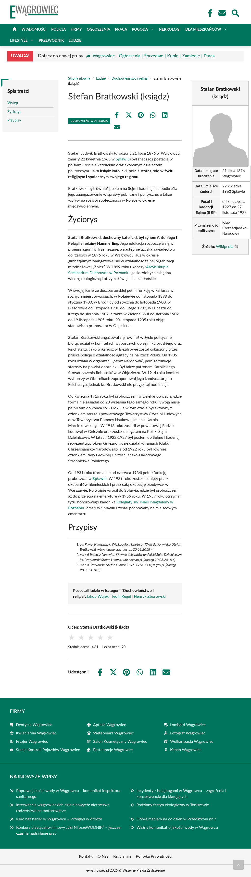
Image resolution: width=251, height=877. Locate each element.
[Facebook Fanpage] (208, 13)
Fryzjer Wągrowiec (32, 741)
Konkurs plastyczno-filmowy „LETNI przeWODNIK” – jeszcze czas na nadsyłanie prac (68, 830)
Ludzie (75, 40)
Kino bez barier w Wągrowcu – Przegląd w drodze (59, 819)
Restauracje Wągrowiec (113, 750)
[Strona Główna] (14, 29)
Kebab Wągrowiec (185, 750)
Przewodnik (51, 40)
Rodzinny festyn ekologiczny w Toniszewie (173, 805)
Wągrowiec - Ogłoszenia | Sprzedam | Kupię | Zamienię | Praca (154, 56)
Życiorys (14, 112)
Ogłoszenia (98, 29)
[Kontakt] (222, 13)
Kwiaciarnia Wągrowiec (36, 733)
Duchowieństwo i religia (130, 78)
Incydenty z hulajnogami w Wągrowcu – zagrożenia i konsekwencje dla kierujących (181, 794)
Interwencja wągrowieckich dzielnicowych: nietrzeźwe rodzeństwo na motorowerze (63, 808)
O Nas (103, 856)
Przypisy (14, 120)
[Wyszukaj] (235, 12)
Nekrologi (169, 29)
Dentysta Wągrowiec (34, 725)
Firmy (76, 29)
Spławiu (123, 159)
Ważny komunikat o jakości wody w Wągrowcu (177, 827)
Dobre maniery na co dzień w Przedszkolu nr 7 (176, 819)
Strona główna (79, 78)
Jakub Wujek (98, 596)
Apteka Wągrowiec (109, 725)
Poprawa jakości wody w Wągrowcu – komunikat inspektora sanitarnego (68, 794)
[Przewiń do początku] (238, 865)
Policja (58, 29)
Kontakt (86, 856)
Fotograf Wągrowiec (187, 733)
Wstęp (12, 103)
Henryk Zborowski (150, 596)
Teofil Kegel (121, 596)
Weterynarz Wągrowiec (113, 733)
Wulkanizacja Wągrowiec (191, 741)
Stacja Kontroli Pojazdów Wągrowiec (48, 750)
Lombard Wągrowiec (188, 725)
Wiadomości (34, 29)
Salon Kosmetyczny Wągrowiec (120, 741)
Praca (121, 29)
